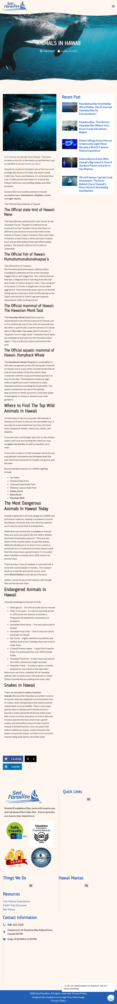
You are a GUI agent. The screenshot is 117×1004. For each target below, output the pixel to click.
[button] (113, 6)
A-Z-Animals (10, 156)
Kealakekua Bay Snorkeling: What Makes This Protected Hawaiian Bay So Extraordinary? (95, 108)
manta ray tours (32, 163)
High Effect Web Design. (73, 997)
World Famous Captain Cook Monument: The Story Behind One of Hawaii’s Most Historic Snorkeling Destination (96, 184)
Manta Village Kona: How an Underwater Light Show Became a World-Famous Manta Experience (95, 145)
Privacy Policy (58, 1000)
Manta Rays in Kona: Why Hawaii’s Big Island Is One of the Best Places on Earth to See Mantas (95, 164)
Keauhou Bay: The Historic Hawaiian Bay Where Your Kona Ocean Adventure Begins (94, 127)
